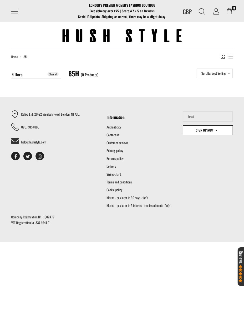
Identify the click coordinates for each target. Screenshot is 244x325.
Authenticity (114, 126)
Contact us (113, 134)
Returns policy (115, 158)
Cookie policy (114, 189)
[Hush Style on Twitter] (27, 156)
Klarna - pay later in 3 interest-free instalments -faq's (138, 205)
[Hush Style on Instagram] (40, 156)
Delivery (111, 166)
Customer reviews (117, 142)
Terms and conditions (119, 181)
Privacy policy (115, 150)
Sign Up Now (205, 130)
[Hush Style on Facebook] (15, 156)
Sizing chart (114, 174)
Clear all (53, 74)
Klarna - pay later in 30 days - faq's (127, 197)
